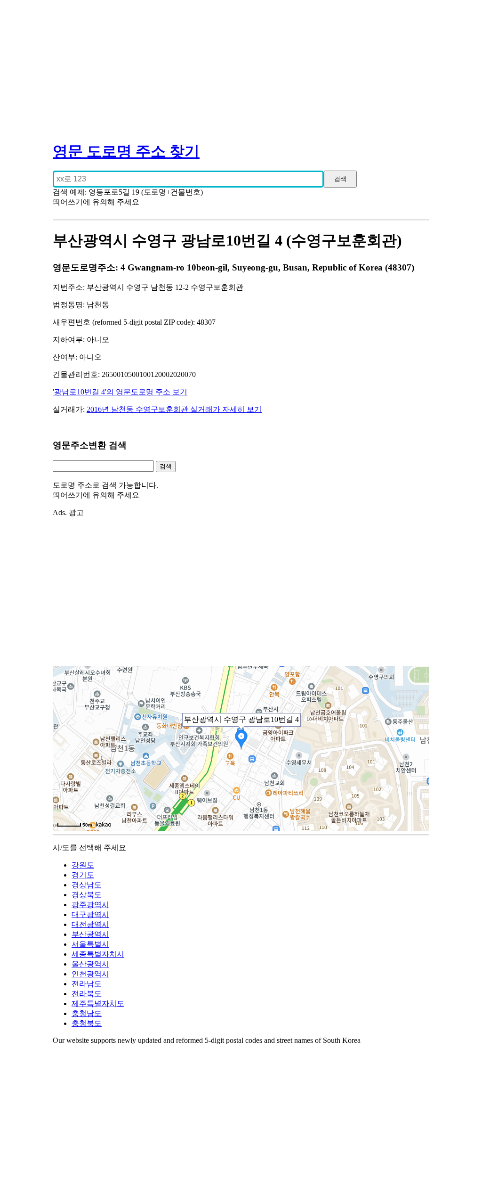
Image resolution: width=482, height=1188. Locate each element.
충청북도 (87, 1023)
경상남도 (87, 885)
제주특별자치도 (98, 1004)
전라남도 (87, 984)
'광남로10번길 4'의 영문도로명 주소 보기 (120, 392)
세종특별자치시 (98, 954)
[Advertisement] (241, 66)
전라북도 (87, 994)
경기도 (83, 875)
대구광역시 (90, 914)
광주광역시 (90, 905)
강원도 (83, 865)
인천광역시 (90, 974)
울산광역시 (90, 964)
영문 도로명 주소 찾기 (126, 151)
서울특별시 (90, 944)
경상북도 (87, 895)
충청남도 (87, 1013)
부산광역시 (90, 934)
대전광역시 (90, 924)
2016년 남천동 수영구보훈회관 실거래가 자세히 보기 (174, 409)
